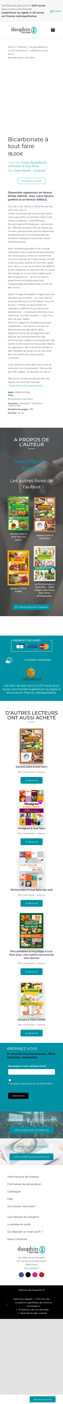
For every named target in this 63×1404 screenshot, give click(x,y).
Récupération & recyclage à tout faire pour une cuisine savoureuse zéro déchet (31, 955)
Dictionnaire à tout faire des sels (31, 889)
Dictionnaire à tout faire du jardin (18, 536)
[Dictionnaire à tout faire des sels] (32, 853)
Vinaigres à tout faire (31, 828)
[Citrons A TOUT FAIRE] (31, 983)
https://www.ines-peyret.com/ (25, 385)
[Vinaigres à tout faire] (31, 791)
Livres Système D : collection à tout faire (28, 164)
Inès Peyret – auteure (29, 170)
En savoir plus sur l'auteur (31, 607)
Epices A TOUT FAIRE (18, 590)
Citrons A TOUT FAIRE (31, 1019)
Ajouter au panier (42, 1399)
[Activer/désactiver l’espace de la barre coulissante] (4, 30)
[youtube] (41, 1274)
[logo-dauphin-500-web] (24, 28)
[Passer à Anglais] (55, 11)
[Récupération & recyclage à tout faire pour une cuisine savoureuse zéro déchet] (31, 914)
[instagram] (34, 1274)
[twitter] (28, 1274)
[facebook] (21, 1274)
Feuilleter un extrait (31, 181)
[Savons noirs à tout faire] (31, 730)
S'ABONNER (18, 1095)
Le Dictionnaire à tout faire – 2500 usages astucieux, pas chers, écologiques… (44, 590)
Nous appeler (31, 1268)
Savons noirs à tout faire (44, 537)
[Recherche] (41, 30)
